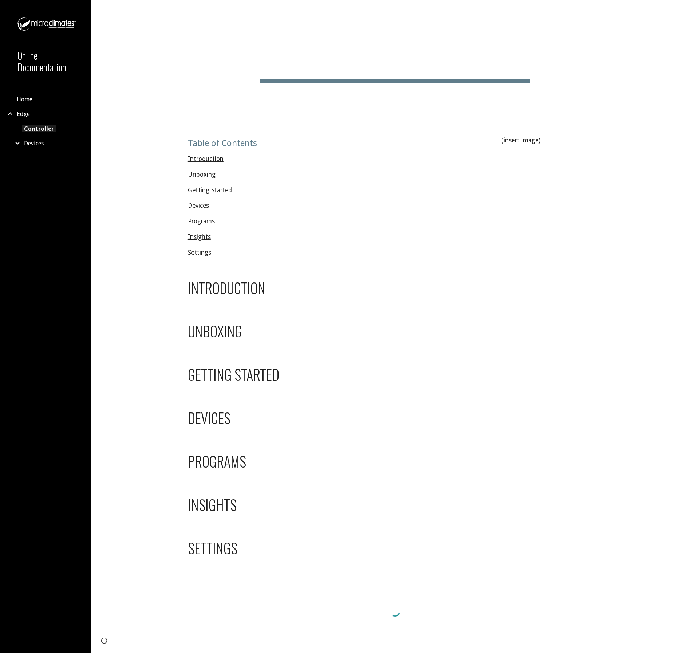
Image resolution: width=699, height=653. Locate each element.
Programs (201, 221)
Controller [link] (39, 128)
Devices (198, 205)
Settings (199, 252)
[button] (690, 10)
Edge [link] (23, 113)
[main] (395, 62)
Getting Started (210, 190)
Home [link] (24, 99)
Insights (199, 237)
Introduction (206, 159)
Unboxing (202, 174)
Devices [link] (34, 143)
